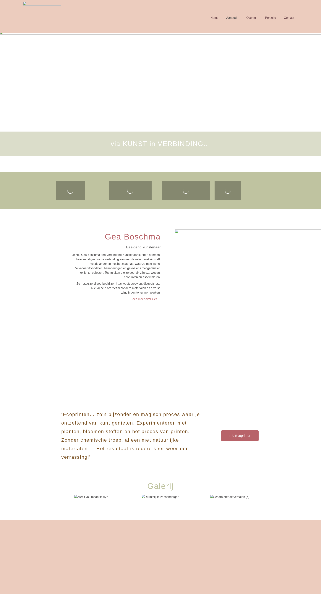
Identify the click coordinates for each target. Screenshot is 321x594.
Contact (289, 17)
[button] (232, 17)
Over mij (251, 17)
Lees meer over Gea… (145, 299)
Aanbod (231, 17)
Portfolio (270, 17)
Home (214, 17)
